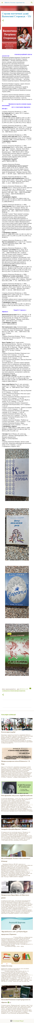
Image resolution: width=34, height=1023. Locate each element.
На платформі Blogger (18, 1021)
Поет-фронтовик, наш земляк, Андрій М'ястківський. (17, 795)
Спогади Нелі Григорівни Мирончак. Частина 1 (14, 829)
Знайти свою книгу (6, 966)
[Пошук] (32, 3)
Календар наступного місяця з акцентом (14, 690)
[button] (3, 20)
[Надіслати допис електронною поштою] (30, 689)
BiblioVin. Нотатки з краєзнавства (15, 2)
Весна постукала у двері (8, 732)
